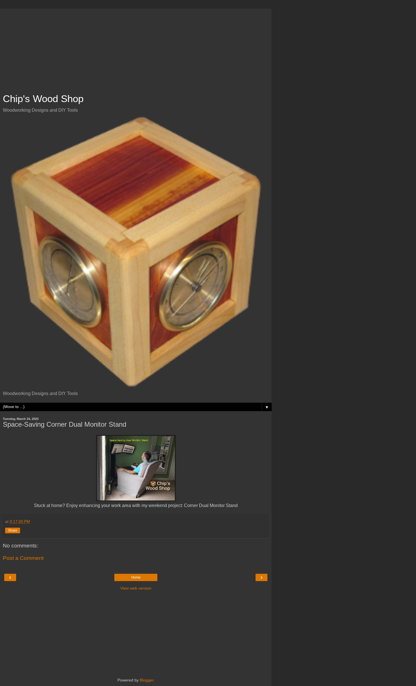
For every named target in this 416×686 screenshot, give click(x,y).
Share (12, 530)
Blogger (146, 680)
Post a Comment (23, 558)
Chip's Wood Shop (43, 98)
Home (136, 577)
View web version (135, 588)
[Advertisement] (136, 48)
